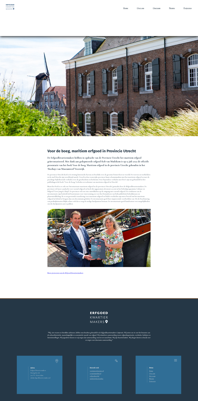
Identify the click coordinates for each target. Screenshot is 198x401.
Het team (152, 376)
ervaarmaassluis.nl (95, 373)
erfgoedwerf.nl (94, 376)
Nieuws (172, 8)
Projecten (188, 8)
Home (125, 8)
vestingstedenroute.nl (97, 371)
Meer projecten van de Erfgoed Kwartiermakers (65, 273)
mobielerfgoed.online (96, 379)
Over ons (140, 8)
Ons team (156, 8)
